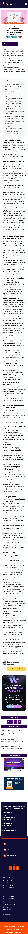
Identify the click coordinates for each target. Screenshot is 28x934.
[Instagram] (14, 868)
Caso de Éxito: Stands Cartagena (10, 746)
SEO (14, 26)
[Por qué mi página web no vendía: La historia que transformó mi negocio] (14, 764)
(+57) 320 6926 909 (12, 855)
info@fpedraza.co (11, 849)
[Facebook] (7, 37)
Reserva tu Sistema (14, 706)
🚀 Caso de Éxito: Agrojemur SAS (10, 731)
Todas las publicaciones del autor (16, 669)
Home (4, 923)
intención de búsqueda (17, 287)
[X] (9, 37)
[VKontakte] (19, 37)
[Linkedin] (17, 868)
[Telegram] (16, 37)
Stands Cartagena (18, 932)
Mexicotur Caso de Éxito (8, 739)
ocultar (12, 80)
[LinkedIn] (12, 37)
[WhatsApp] (14, 37)
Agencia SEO (16, 931)
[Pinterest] (21, 37)
